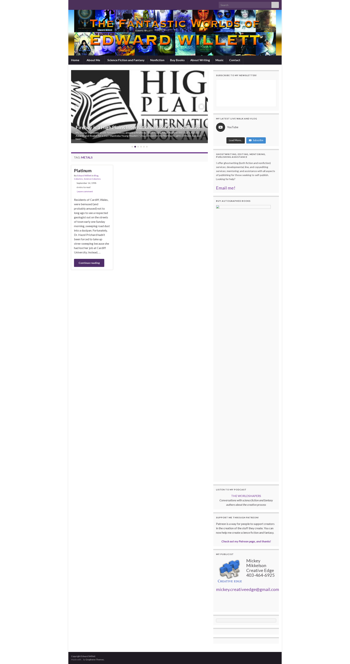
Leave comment (85, 191)
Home (75, 60)
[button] (77, 106)
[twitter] (78, 4)
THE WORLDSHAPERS (246, 495)
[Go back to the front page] (175, 33)
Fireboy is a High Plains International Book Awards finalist (138, 127)
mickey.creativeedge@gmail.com (247, 589)
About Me (94, 60)
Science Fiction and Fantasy (126, 60)
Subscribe (258, 140)
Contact (234, 60)
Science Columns (92, 178)
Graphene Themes (95, 659)
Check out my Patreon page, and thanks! (246, 541)
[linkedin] (90, 4)
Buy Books (177, 60)
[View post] (139, 106)
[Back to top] (341, 655)
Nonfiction (157, 60)
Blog (96, 175)
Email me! (225, 187)
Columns (78, 178)
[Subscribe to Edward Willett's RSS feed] (73, 4)
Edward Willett (84, 175)
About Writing (200, 60)
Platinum (83, 170)
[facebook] (84, 4)
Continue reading (89, 262)
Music (219, 60)
